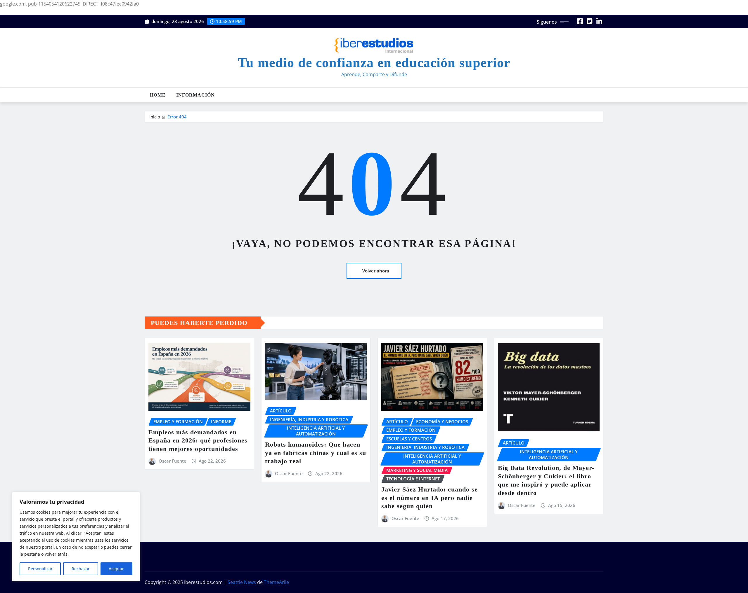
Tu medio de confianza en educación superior (374, 62)
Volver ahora (375, 271)
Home (158, 94)
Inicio (154, 117)
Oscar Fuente (172, 461)
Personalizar (40, 568)
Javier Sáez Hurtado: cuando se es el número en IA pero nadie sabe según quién (429, 498)
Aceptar (116, 568)
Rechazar (81, 568)
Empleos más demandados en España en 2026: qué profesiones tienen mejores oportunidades (197, 440)
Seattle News (242, 582)
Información (195, 94)
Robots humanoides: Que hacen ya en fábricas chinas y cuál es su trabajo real (315, 453)
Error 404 (177, 117)
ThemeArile (276, 582)
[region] (76, 536)
